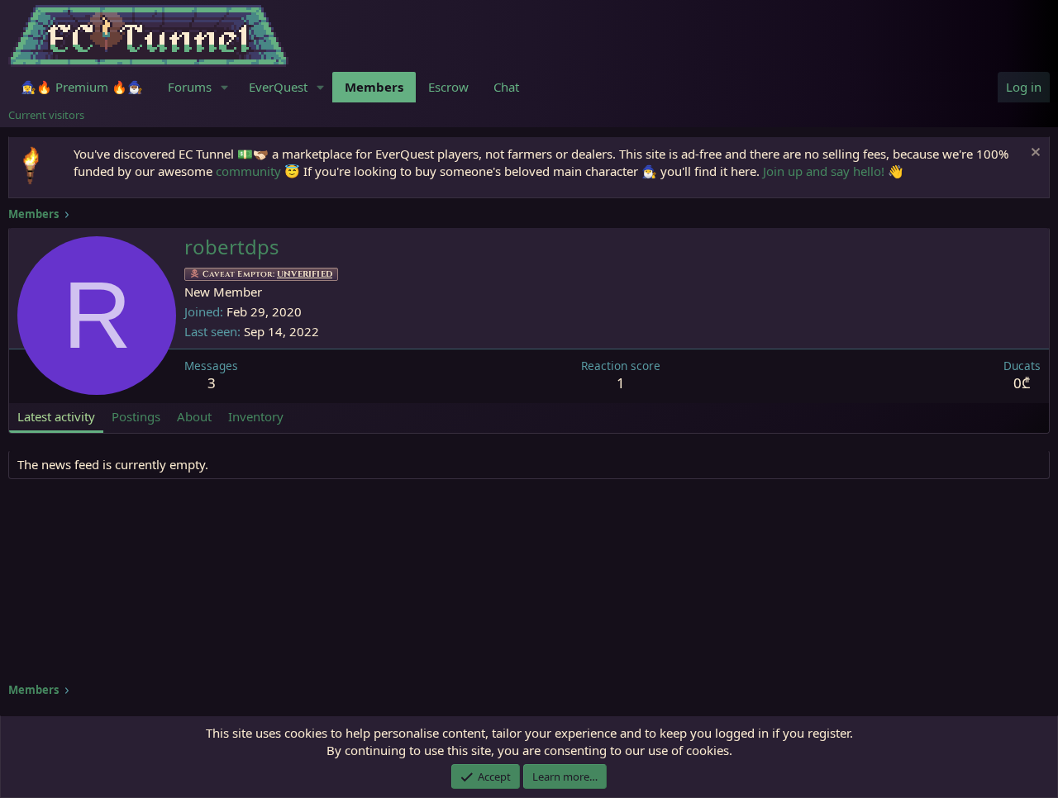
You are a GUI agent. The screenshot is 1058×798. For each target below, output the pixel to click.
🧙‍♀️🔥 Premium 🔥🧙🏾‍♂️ (82, 86)
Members (374, 86)
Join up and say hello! (823, 171)
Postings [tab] (136, 416)
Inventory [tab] (256, 416)
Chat (506, 86)
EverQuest (278, 86)
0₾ (1022, 382)
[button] (224, 87)
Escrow (448, 86)
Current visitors (46, 114)
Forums (190, 86)
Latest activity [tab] (56, 416)
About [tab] (194, 416)
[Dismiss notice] (1034, 154)
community (248, 171)
